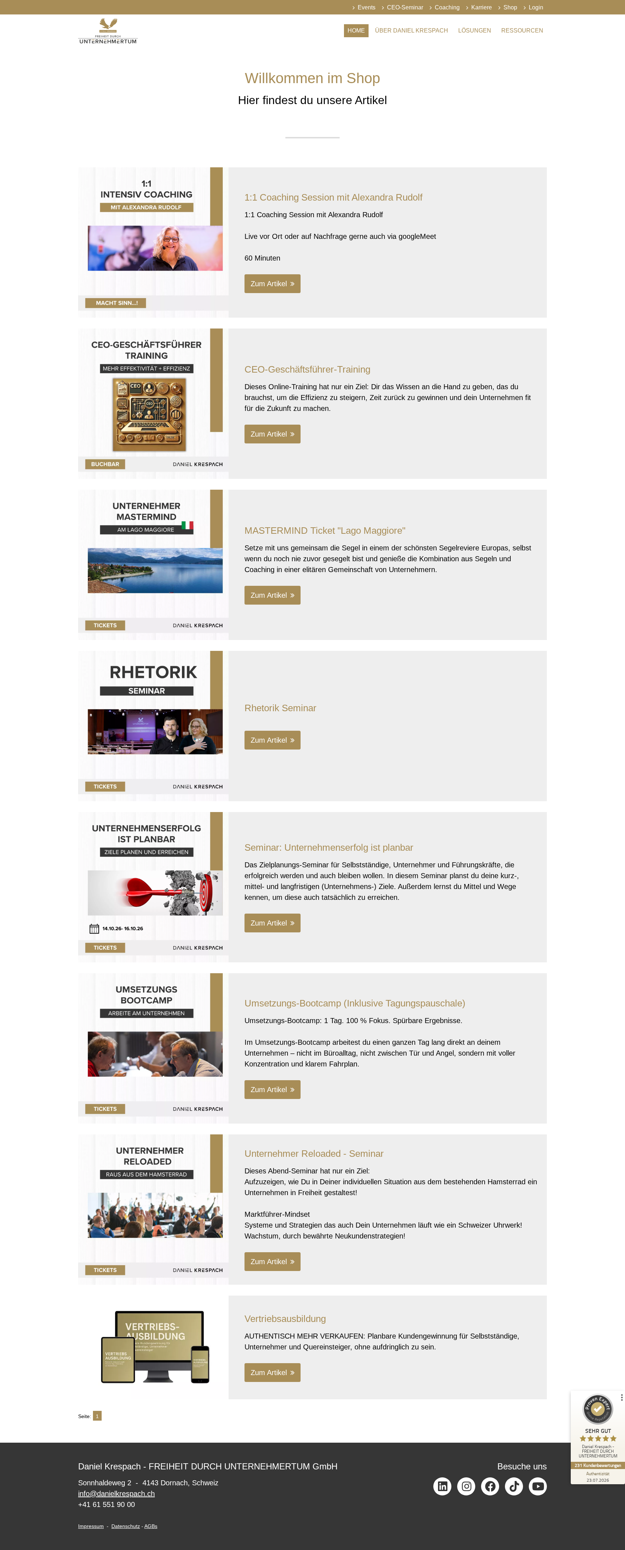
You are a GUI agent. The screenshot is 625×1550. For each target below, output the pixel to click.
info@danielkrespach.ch (116, 1494)
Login (536, 7)
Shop (510, 7)
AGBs (150, 1526)
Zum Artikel (269, 284)
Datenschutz (125, 1526)
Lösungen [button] (474, 30)
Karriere (481, 7)
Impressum (91, 1526)
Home (356, 30)
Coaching (447, 7)
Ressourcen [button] (522, 30)
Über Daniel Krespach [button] (411, 30)
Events (366, 7)
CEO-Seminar (405, 7)
